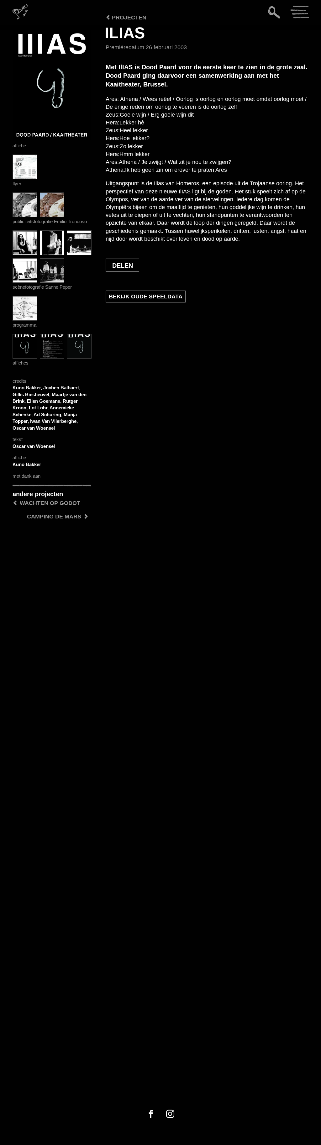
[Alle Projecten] (93, 34)
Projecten (128, 17)
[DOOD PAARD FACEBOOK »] (150, 1114)
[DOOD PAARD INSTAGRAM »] (170, 1114)
